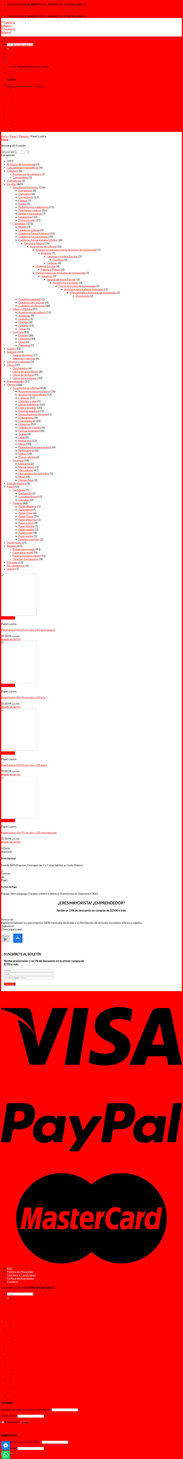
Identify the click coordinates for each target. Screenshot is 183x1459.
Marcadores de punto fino (33, 473)
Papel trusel (25, 532)
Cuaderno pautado (29, 299)
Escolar (11, 67)
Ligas (21, 437)
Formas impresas (28, 430)
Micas (22, 444)
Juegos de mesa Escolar (61, 279)
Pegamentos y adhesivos (33, 207)
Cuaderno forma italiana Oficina (37, 240)
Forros (22, 203)
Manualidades (15, 381)
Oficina (11, 84)
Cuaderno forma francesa (33, 233)
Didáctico (13, 58)
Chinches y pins (27, 401)
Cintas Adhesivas (28, 404)
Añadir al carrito (11, 639)
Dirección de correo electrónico (21, 1441)
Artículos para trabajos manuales (84, 289)
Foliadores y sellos (29, 427)
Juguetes (18, 51)
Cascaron (24, 499)
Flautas (22, 200)
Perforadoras (26, 450)
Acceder (25, 1422)
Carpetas (23, 398)
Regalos (17, 54)
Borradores (25, 190)
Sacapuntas (25, 217)
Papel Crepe (25, 516)
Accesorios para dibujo (32, 312)
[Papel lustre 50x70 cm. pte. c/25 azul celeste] (18, 614)
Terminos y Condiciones (21, 1275)
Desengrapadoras (29, 411)
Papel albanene (27, 506)
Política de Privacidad (20, 1271)
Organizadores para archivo (35, 447)
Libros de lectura (23, 374)
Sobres (22, 453)
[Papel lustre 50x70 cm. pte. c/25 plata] (18, 749)
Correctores (25, 197)
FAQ (9, 1268)
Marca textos (26, 467)
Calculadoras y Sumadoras (23, 167)
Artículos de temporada (21, 164)
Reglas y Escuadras (30, 213)
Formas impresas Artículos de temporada (60, 272)
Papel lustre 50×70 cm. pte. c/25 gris (23, 697)
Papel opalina (26, 529)
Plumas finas (25, 480)
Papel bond (25, 509)
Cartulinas (19, 97)
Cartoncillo (25, 493)
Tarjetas (52, 263)
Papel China (25, 513)
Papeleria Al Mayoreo (26, 130)
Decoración (20, 48)
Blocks (22, 226)
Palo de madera (16, 483)
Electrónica (19, 110)
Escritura (18, 81)
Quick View (8, 618)
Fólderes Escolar (45, 266)
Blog (15, 120)
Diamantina (14, 180)
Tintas (22, 328)
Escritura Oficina (34, 243)
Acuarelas (24, 315)
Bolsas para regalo (24, 549)
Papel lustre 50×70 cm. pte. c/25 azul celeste (28, 630)
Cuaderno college (29, 230)
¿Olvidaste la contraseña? (16, 1428)
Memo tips (24, 440)
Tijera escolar (26, 220)
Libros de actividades (26, 371)
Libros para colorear (25, 378)
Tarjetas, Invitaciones (26, 559)
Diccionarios (20, 368)
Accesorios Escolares (25, 71)
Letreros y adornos (18, 361)
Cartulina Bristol (28, 496)
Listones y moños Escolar (62, 256)
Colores (23, 335)
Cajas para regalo (23, 552)
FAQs (16, 123)
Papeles (17, 100)
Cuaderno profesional (31, 305)
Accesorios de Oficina (26, 87)
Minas (22, 476)
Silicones (12, 562)
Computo (18, 107)
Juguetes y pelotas (24, 358)
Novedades (14, 41)
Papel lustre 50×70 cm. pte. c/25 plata (24, 765)
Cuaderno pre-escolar (31, 302)
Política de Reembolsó (20, 1278)
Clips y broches (27, 407)
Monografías (20, 64)
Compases (24, 194)
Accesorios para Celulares (28, 113)
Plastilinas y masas (29, 210)
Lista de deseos (22, 127)
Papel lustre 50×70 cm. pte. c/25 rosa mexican (29, 832)
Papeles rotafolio (28, 539)
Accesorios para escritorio (34, 391)
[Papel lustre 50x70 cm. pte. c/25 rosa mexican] (18, 817)
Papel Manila (26, 526)
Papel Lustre (26, 523)
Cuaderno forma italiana (33, 236)
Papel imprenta (27, 519)
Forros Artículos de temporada (77, 286)
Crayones (24, 338)
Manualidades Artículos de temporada (93, 292)
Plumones (24, 345)
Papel (10, 94)
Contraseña (9, 1415)
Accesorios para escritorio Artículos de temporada (66, 249)
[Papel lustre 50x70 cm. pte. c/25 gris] (18, 682)
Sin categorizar (16, 565)
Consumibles (20, 177)
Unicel (11, 569)
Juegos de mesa (22, 355)
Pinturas (23, 325)
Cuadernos (19, 74)
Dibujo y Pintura (22, 77)
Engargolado (26, 417)
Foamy (11, 348)
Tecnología (13, 104)
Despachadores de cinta (33, 414)
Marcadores (25, 470)
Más (9, 117)
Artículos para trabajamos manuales (34, 44)
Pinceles (23, 322)
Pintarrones (14, 542)
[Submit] (8, 48)
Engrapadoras (26, 421)
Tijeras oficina (26, 457)
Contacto (12, 1281)
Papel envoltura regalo (26, 555)
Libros (16, 61)
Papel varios (25, 536)
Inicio (10, 38)
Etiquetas (24, 424)
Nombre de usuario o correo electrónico (26, 1409)
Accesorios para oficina (32, 394)
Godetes (23, 319)
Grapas (22, 434)
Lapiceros (24, 463)
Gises (21, 342)
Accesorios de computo (27, 174)
